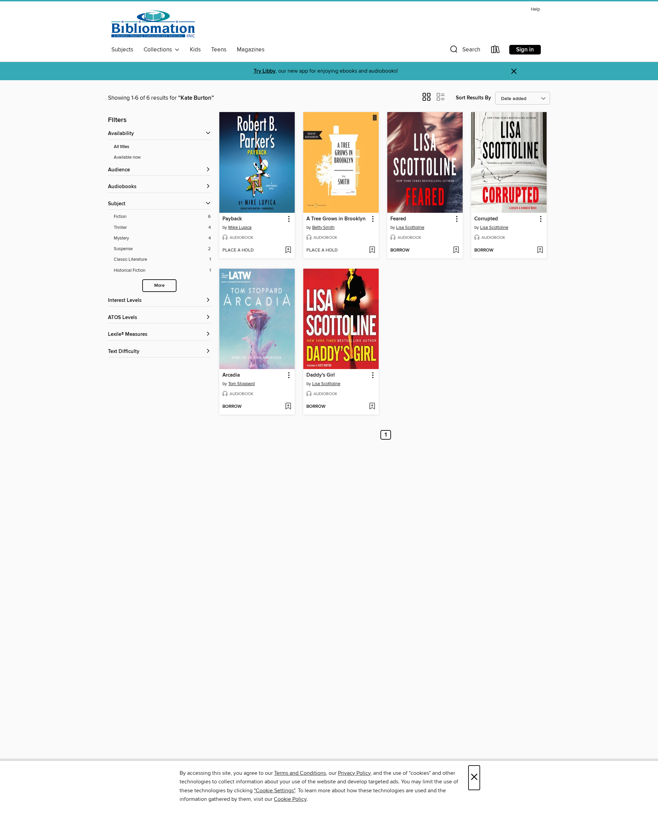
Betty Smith (323, 227)
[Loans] (495, 51)
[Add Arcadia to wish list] (288, 406)
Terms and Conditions (300, 773)
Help (535, 9)
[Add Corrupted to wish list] (540, 250)
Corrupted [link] (486, 219)
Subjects (122, 49)
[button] (464, 51)
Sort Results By (473, 98)
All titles (121, 147)
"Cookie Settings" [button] (274, 790)
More (159, 286)
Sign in (525, 49)
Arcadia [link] (231, 375)
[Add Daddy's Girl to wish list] (372, 406)
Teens (219, 49)
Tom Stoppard (241, 384)
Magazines (251, 49)
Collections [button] (159, 49)
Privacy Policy (354, 773)
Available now (127, 157)
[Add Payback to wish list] (288, 250)
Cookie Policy (290, 799)
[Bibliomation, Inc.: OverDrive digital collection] (153, 23)
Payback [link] (232, 219)
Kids (195, 49)
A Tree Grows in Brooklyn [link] (336, 219)
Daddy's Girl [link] (320, 375)
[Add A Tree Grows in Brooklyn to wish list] (372, 250)
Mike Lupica (240, 227)
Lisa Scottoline (410, 227)
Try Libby (265, 71)
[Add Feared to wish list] (456, 250)
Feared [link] (398, 219)
